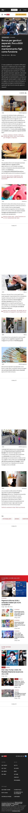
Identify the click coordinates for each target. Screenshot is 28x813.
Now (15, 771)
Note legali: (4, 786)
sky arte (4, 774)
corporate (17, 796)
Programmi (17, 780)
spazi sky (16, 777)
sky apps (16, 768)
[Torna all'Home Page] (6, 14)
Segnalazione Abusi (16, 810)
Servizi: (15, 762)
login (24, 9)
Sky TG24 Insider (21, 14)
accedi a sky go (20, 756)
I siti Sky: (3, 762)
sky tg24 (4, 768)
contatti (12, 805)
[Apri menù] (2, 14)
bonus (17, 518)
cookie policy (17, 789)
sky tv (15, 765)
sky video (4, 771)
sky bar (16, 774)
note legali (5, 792)
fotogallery (7, 518)
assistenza (8, 805)
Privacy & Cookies (10, 803)
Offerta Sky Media (6, 796)
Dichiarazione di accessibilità (18, 793)
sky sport (4, 765)
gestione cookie (6, 789)
